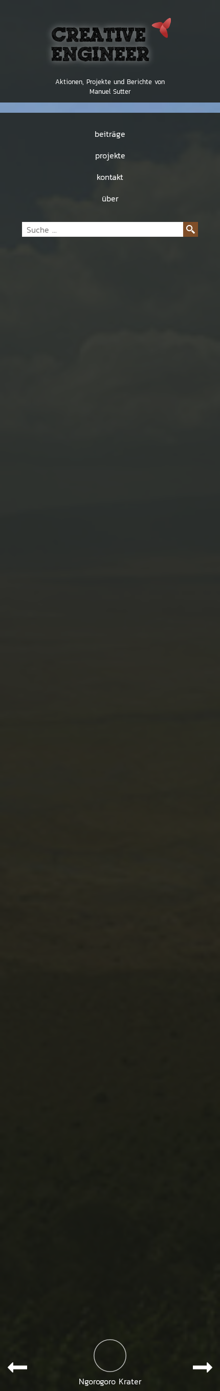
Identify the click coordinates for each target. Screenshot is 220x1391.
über (110, 198)
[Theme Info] (110, 1355)
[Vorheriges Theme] (17, 1367)
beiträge (110, 134)
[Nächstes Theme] (202, 1367)
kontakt (110, 177)
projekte (110, 155)
